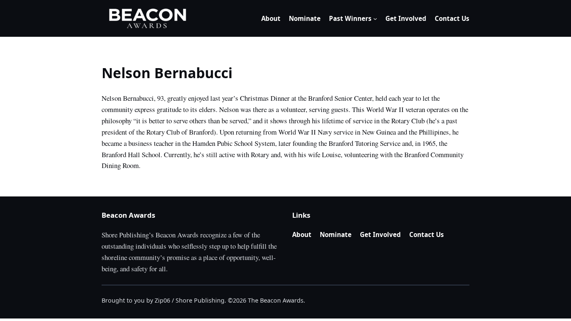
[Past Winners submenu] (375, 18)
